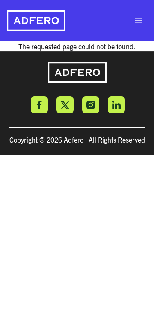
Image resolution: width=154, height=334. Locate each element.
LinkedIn (116, 104)
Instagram (90, 104)
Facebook (39, 104)
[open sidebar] (138, 20)
